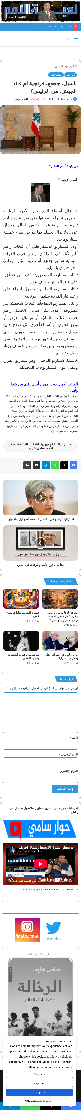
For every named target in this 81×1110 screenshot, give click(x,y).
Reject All (39, 1083)
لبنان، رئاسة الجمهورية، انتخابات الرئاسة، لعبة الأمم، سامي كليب (40, 446)
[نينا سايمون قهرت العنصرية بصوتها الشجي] (21, 641)
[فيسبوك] (73, 465)
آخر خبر (59, 66)
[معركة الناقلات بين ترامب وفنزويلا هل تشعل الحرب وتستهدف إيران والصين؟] (60, 599)
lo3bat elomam (65, 99)
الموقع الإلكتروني (69, 771)
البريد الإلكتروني (68, 754)
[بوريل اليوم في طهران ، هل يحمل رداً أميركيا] (60, 641)
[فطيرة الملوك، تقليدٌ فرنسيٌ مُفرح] (21, 599)
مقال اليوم (56, 74)
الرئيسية (70, 66)
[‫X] (64, 465)
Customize (39, 1074)
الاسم (74, 737)
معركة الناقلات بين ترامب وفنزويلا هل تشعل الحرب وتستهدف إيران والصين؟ (63, 616)
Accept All (39, 1092)
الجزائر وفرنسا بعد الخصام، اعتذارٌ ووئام (50, 26)
